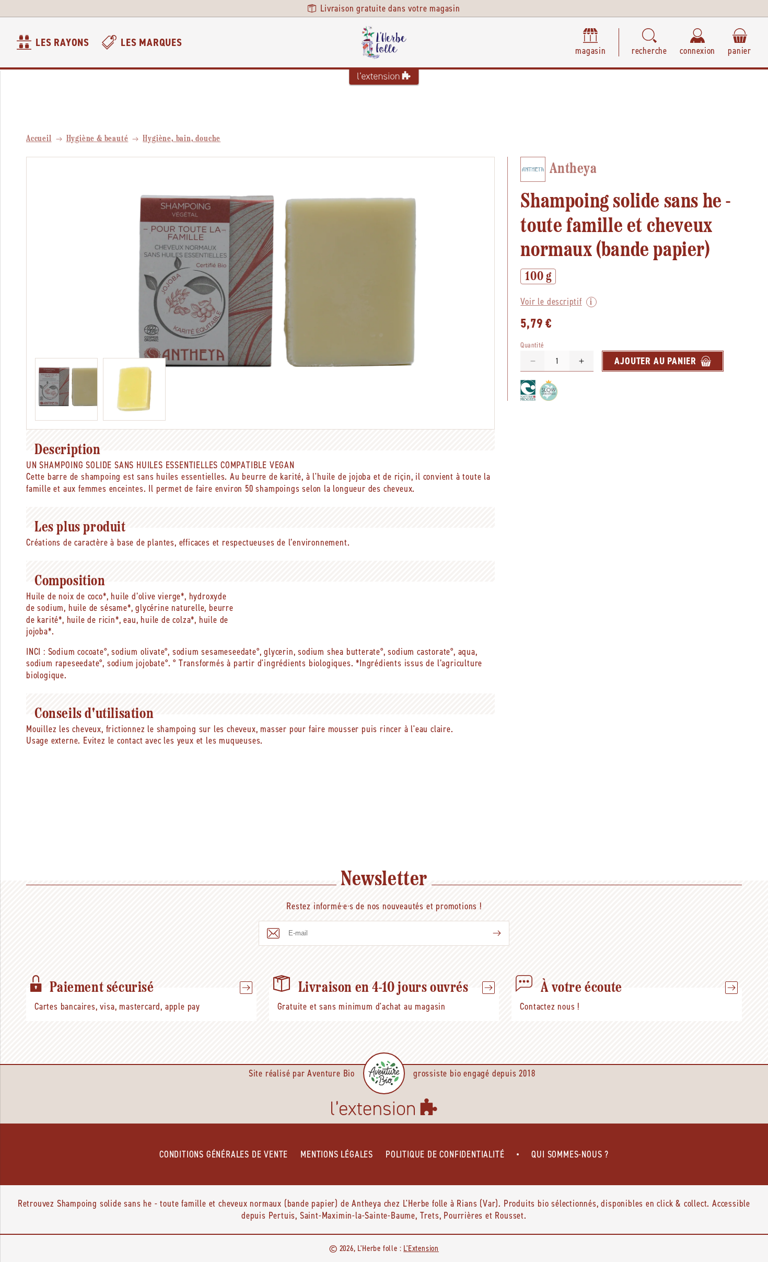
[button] (649, 42)
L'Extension (421, 1248)
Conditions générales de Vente (223, 1154)
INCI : (35, 651)
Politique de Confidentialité (445, 1154)
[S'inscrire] (488, 933)
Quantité (532, 345)
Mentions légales (336, 1154)
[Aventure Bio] (384, 1073)
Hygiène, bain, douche (181, 139)
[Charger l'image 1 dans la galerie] (66, 389)
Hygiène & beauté (97, 139)
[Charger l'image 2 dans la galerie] (134, 389)
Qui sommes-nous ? (570, 1154)
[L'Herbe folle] (384, 42)
